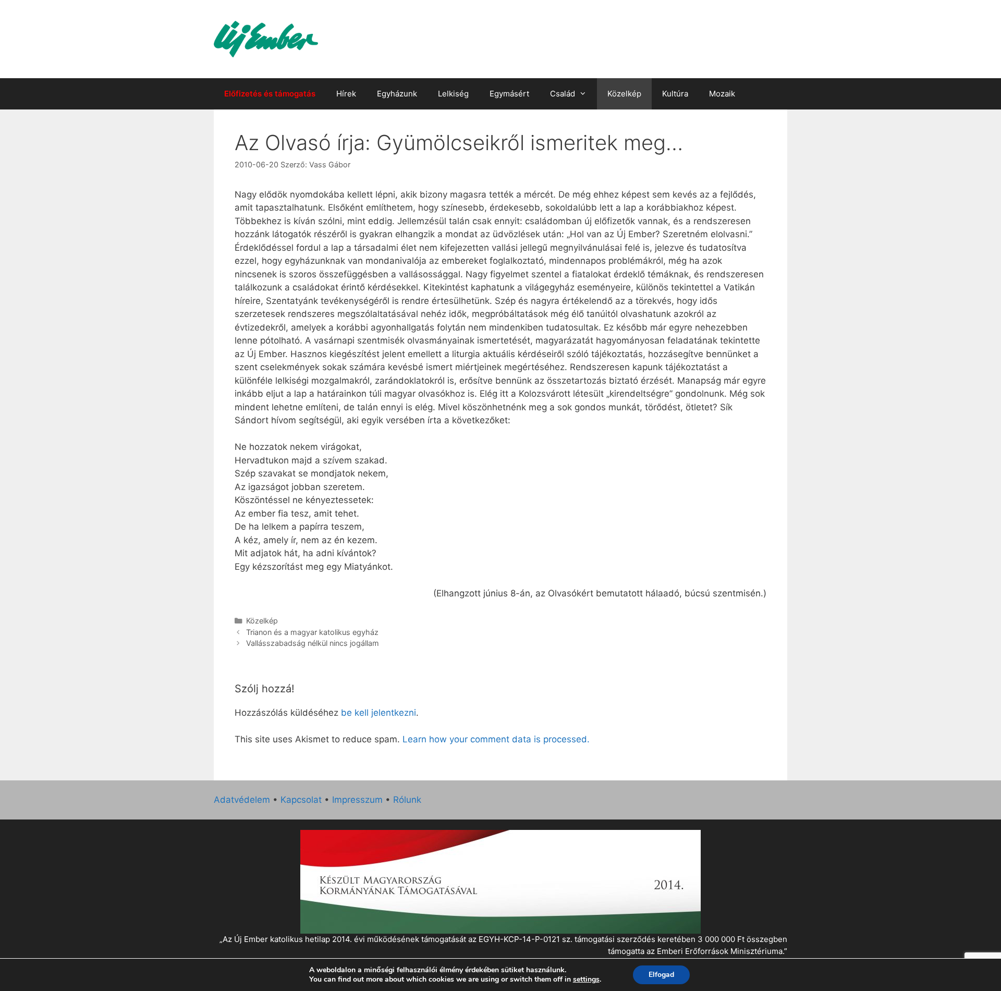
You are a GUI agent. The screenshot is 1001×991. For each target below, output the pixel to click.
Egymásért (509, 94)
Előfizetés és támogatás (269, 94)
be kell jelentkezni (378, 712)
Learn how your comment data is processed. (496, 739)
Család (562, 94)
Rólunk (407, 799)
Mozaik (722, 94)
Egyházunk (397, 94)
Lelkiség (453, 94)
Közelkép (624, 94)
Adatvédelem (242, 799)
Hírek (346, 94)
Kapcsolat (301, 799)
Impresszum (357, 799)
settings (586, 979)
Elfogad (661, 975)
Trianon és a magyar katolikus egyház (312, 632)
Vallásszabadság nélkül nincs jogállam (312, 643)
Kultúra (675, 94)
